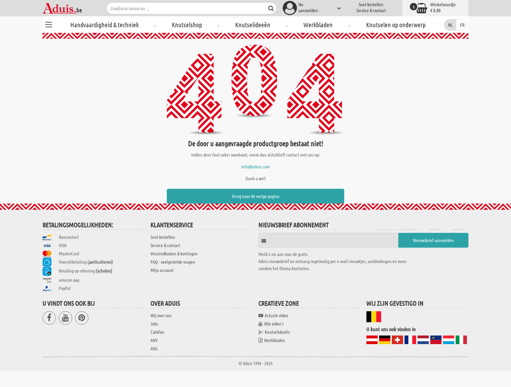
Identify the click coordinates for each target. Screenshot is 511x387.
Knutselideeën (252, 24)
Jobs (154, 323)
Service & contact (371, 10)
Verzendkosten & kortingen (174, 253)
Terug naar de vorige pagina (255, 196)
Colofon (157, 332)
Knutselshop (187, 24)
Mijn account (162, 270)
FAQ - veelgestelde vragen (173, 262)
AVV (154, 340)
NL (450, 25)
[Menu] (48, 24)
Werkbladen (318, 24)
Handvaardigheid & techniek (104, 24)
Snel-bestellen (371, 4)
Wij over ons (161, 315)
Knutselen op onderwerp (396, 24)
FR (462, 25)
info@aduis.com (255, 166)
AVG (154, 348)
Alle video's (274, 323)
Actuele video (276, 315)
